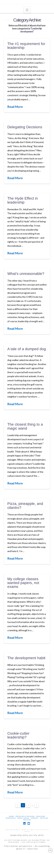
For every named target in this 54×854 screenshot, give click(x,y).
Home (11, 816)
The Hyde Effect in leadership (22, 200)
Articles (44, 818)
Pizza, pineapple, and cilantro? (25, 506)
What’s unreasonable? (25, 274)
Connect (35, 818)
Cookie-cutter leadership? (18, 735)
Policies (27, 820)
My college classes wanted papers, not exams (23, 583)
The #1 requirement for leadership (26, 46)
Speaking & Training (25, 816)
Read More (15, 106)
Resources (11, 818)
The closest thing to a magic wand (25, 426)
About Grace (23, 818)
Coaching (40, 816)
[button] (27, 10)
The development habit (26, 658)
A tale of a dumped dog (26, 349)
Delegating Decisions (24, 127)
